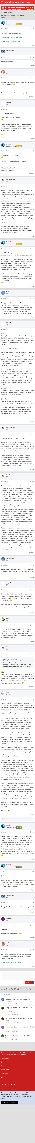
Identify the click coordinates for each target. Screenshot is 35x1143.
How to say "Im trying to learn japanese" (17, 1035)
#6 (33, 186)
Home (2, 1081)
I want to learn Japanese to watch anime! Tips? (19, 1027)
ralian (6, 1012)
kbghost (7, 1029)
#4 (33, 109)
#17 (33, 832)
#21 (33, 949)
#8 (33, 298)
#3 (33, 77)
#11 (33, 481)
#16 (33, 699)
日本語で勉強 (12, 1012)
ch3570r (7, 1037)
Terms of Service (5, 1069)
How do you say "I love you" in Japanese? (18, 999)
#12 (33, 565)
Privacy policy (4, 1073)
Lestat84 (7, 1020)
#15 (33, 653)
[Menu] (2, 2)
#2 (33, 57)
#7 (33, 248)
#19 (33, 902)
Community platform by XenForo (16, 1052)
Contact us (3, 1065)
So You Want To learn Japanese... (11, 41)
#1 (33, 28)
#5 (33, 151)
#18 (33, 871)
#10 (33, 434)
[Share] (31, 29)
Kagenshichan (8, 1001)
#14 (33, 625)
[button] (17, 1062)
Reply (32, 45)
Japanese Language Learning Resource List (18, 1018)
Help (2, 1077)
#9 (33, 329)
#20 (33, 925)
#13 (33, 589)
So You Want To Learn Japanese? (11, 962)
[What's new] (33, 2)
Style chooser (5, 1058)
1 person (6, 818)
